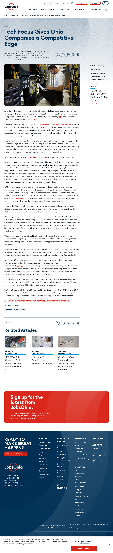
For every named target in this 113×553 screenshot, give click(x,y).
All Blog (9, 323)
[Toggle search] (106, 10)
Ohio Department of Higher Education (54, 124)
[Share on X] (68, 55)
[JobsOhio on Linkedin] (94, 455)
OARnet (35, 119)
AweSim (19, 266)
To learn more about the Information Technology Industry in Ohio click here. (37, 301)
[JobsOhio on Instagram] (94, 461)
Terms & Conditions (75, 524)
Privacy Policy (87, 524)
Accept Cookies (84, 548)
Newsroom (15, 15)
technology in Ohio (38, 157)
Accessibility (104, 524)
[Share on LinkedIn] (73, 55)
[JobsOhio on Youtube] (100, 455)
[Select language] (105, 3)
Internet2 (19, 198)
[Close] (109, 544)
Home (6, 15)
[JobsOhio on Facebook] (100, 461)
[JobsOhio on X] (105, 455)
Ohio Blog (24, 15)
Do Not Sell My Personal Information (84, 542)
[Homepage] (12, 6)
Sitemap (96, 524)
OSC (60, 116)
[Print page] (78, 55)
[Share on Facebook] (63, 55)
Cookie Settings (74, 528)
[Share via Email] (58, 55)
